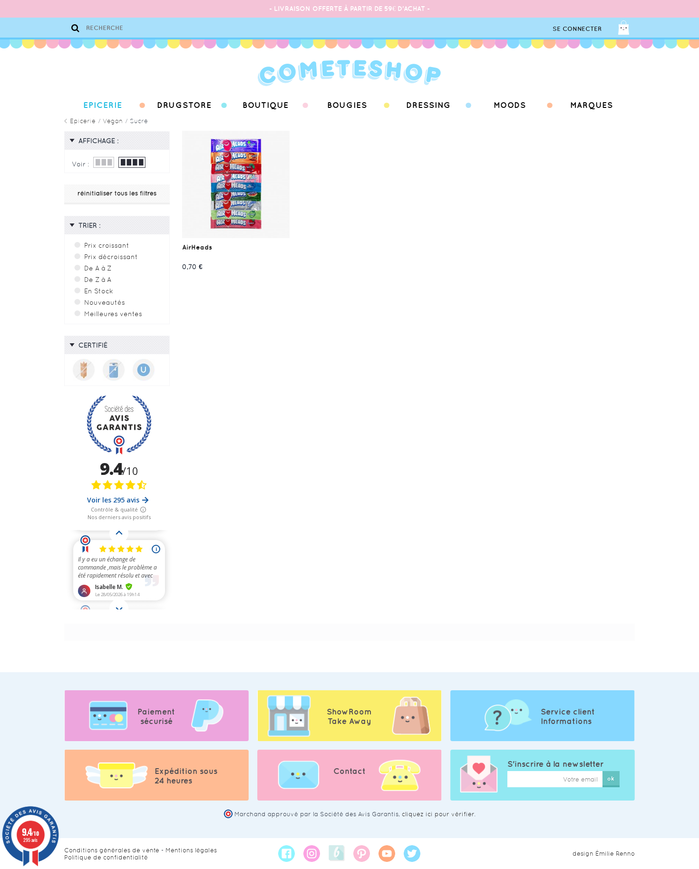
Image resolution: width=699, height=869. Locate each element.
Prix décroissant (111, 257)
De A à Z (97, 268)
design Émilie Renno (604, 853)
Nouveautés (104, 302)
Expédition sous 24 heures (186, 775)
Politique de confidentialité (106, 857)
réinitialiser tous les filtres (117, 193)
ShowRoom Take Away (349, 716)
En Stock (98, 291)
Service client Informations (568, 716)
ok (610, 778)
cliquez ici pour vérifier (438, 814)
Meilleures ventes (113, 314)
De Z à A (97, 279)
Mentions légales (191, 850)
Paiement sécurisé (156, 716)
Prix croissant (106, 245)
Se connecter (577, 28)
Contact (349, 771)
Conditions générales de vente (111, 850)
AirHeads (197, 247)
